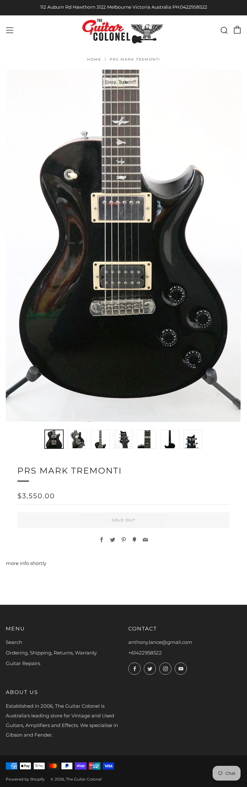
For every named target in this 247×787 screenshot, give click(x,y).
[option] (123, 246)
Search (14, 642)
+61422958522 (145, 653)
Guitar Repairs (23, 663)
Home (94, 59)
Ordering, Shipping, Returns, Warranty (51, 653)
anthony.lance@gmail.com (160, 642)
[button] (54, 439)
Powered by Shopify (25, 779)
